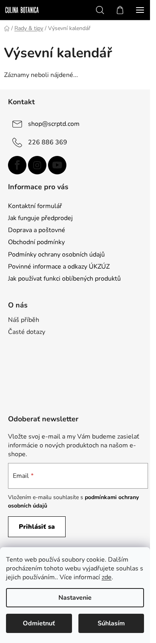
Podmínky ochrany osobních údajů (56, 254)
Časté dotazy (26, 332)
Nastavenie (75, 597)
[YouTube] (57, 165)
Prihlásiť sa (37, 526)
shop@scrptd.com (54, 123)
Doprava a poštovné (36, 230)
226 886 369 (47, 142)
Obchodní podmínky (36, 242)
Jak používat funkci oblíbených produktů (64, 278)
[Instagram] (37, 165)
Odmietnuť (39, 623)
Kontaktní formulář (35, 206)
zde (107, 577)
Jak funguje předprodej (40, 218)
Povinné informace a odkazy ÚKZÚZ (59, 266)
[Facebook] (17, 165)
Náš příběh (23, 319)
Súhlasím (111, 623)
